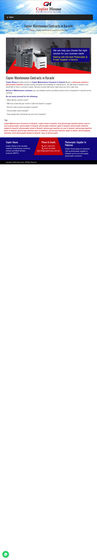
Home (32, 30)
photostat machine (80, 82)
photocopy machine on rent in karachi (59, 128)
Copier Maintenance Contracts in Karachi (20, 123)
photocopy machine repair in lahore (63, 130)
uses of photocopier (49, 133)
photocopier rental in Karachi (31, 128)
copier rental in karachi (47, 123)
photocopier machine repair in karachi (54, 126)
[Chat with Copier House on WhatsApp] (5, 554)
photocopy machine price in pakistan (33, 130)
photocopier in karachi (29, 126)
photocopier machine (14, 84)
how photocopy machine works (70, 123)
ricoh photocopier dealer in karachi (26, 133)
